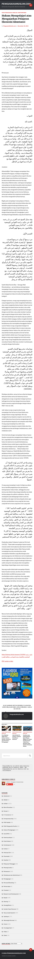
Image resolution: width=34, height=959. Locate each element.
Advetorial (6, 796)
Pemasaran (7, 871)
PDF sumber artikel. (7, 661)
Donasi (6, 811)
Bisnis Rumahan (8, 807)
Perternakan (7, 886)
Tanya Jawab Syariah (9, 912)
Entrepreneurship (8, 818)
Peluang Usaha (8, 867)
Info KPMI (6, 833)
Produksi (6, 890)
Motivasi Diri (7, 852)
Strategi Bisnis (7, 905)
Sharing (6, 901)
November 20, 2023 (23, 26)
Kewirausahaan (8, 837)
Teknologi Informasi (9, 920)
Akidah (6, 800)
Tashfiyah (6, 916)
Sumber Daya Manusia (10, 909)
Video (5, 931)
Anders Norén (11, 955)
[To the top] (30, 949)
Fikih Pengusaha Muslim (9, 12)
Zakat (5, 935)
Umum (5, 924)
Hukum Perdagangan (9, 830)
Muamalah (6, 856)
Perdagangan (7, 879)
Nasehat (6, 860)
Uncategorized (8, 928)
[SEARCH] (30, 755)
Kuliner (6, 848)
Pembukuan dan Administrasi (12, 875)
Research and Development (11, 894)
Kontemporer (22, 12)
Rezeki (5, 897)
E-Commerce (7, 815)
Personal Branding (9, 882)
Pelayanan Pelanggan (9, 864)
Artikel (5, 803)
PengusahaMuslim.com (16, 4)
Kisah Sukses (7, 841)
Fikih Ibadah (7, 822)
